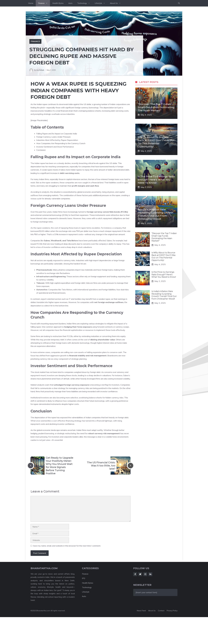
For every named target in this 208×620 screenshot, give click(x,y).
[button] (179, 3)
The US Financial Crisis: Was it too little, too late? (101, 465)
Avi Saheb (40, 70)
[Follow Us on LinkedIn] (150, 574)
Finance (41, 3)
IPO (83, 578)
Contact (161, 611)
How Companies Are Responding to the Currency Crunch (60, 143)
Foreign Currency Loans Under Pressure (53, 137)
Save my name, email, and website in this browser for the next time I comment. (67, 546)
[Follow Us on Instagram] (145, 574)
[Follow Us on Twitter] (140, 574)
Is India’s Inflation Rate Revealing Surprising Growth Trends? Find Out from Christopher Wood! (164, 295)
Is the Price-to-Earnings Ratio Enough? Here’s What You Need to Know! (156, 179)
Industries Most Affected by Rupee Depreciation (57, 140)
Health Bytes (58, 3)
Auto (70, 3)
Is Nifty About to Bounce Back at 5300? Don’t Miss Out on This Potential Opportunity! (163, 256)
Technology (82, 3)
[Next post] (130, 465)
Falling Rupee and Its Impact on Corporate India (56, 133)
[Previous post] (30, 465)
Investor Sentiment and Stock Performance (55, 147)
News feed (141, 611)
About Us (114, 3)
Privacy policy (172, 611)
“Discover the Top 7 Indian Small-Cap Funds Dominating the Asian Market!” (156, 107)
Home (30, 3)
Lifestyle (98, 3)
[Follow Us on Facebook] (135, 574)
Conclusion (41, 150)
